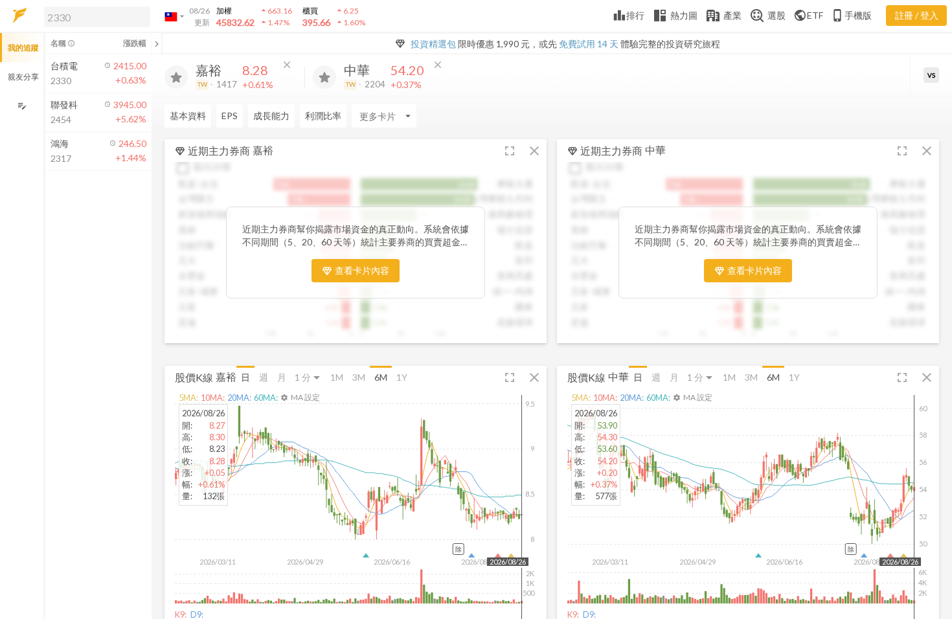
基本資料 (188, 115)
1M (336, 377)
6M (380, 377)
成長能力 (271, 115)
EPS (229, 115)
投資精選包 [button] (433, 43)
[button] (94, 16)
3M (358, 377)
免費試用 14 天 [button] (588, 43)
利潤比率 (323, 115)
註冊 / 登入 (916, 15)
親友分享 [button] (23, 77)
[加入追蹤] (176, 77)
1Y (401, 377)
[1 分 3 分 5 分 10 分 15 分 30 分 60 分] (308, 377)
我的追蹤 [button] (23, 47)
